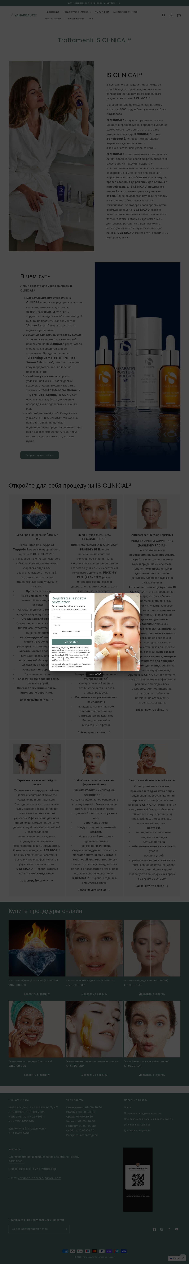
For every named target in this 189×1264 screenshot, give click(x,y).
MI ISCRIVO (72, 642)
